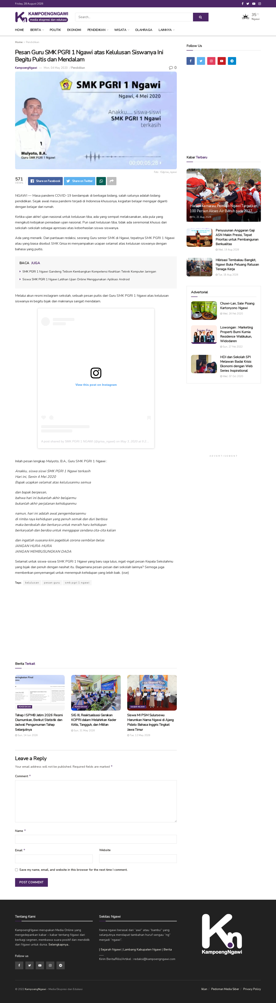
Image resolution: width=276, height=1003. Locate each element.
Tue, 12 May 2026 (139, 735)
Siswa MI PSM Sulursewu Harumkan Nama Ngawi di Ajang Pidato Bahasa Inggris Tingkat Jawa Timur (150, 722)
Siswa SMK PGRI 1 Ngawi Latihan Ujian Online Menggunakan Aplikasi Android (76, 279)
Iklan (204, 989)
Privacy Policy (252, 989)
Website (105, 850)
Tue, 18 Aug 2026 (228, 274)
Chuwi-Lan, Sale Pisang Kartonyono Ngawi (237, 305)
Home (19, 30)
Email (20, 850)
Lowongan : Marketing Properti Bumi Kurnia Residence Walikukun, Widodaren (236, 334)
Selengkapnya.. (59, 944)
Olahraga (143, 30)
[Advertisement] (96, 623)
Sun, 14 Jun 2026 (27, 735)
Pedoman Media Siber (225, 989)
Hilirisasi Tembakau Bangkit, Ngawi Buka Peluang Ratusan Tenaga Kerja (237, 264)
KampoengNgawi (26, 68)
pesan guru (52, 582)
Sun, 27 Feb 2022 (232, 346)
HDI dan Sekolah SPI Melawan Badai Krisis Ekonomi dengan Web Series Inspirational (236, 364)
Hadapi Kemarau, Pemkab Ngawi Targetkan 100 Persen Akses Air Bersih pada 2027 (223, 208)
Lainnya (165, 30)
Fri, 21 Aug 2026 (201, 217)
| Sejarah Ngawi (110, 949)
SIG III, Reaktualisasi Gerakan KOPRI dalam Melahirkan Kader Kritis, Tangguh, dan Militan (93, 720)
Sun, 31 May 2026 (84, 730)
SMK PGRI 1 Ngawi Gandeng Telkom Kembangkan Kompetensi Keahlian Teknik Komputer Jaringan (89, 271)
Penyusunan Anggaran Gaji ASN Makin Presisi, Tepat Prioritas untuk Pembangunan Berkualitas (237, 237)
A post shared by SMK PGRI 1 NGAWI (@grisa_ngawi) (78, 441)
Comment (23, 776)
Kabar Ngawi (138, 707)
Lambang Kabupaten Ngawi (142, 949)
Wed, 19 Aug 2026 (228, 249)
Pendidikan (96, 30)
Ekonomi (74, 30)
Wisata (120, 30)
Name (20, 831)
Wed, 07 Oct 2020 (232, 376)
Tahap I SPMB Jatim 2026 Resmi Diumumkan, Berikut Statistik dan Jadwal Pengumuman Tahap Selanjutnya (39, 722)
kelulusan (32, 582)
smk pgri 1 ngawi (77, 582)
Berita (35, 30)
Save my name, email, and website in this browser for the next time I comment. (73, 870)
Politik (55, 30)
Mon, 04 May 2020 (56, 68)
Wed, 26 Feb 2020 (232, 313)
